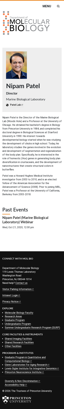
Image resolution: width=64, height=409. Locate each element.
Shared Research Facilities (19, 342)
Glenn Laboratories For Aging (26, 364)
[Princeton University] (16, 399)
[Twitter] (8, 263)
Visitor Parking (16, 289)
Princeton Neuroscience (23, 372)
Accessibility (15, 384)
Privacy (10, 301)
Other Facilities (13, 346)
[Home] (26, 24)
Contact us (21, 282)
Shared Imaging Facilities (18, 338)
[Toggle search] (58, 6)
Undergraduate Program (18, 323)
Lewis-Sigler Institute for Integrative (31, 368)
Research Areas (13, 316)
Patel (15, 104)
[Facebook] (4, 263)
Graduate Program (15, 320)
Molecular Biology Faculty (19, 312)
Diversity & (21, 381)
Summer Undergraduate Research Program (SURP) (32, 327)
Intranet (10, 295)
